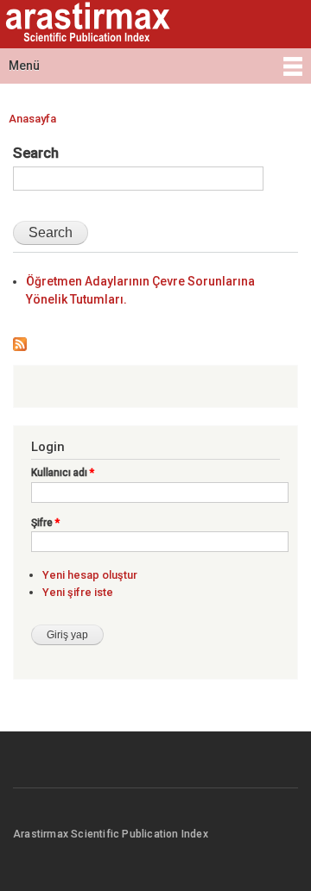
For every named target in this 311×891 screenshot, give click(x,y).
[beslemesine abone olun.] (20, 340)
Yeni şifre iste (77, 592)
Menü (24, 65)
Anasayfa (32, 118)
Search (36, 152)
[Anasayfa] (85, 24)
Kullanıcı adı (62, 473)
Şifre (45, 523)
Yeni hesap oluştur (89, 574)
